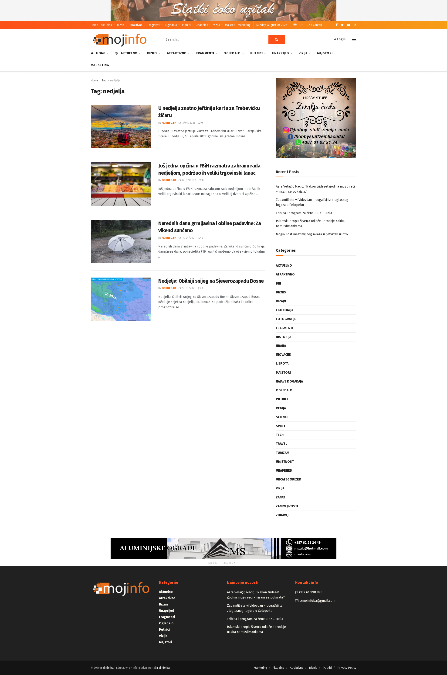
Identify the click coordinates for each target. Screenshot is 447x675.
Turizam (282, 453)
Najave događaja (289, 381)
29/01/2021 (188, 288)
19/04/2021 (188, 237)
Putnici (186, 25)
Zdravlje (283, 515)
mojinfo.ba (169, 122)
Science (282, 417)
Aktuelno (106, 25)
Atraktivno (136, 25)
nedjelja (115, 80)
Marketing (244, 25)
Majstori (230, 25)
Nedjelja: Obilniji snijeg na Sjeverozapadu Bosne (211, 281)
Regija (281, 408)
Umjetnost (285, 462)
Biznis (121, 25)
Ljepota (282, 363)
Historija (283, 337)
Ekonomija (284, 310)
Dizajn (281, 301)
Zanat (280, 497)
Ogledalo (171, 25)
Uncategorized (288, 479)
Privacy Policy (346, 667)
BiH (278, 283)
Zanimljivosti (287, 506)
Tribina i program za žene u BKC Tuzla (304, 213)
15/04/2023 (188, 122)
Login (340, 39)
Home (94, 25)
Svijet (280, 426)
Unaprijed (202, 25)
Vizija (216, 25)
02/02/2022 (188, 180)
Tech (280, 435)
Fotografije (286, 319)
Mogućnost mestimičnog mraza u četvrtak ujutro (312, 234)
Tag (104, 80)
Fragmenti (154, 25)
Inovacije (283, 355)
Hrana (281, 346)
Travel (281, 444)
